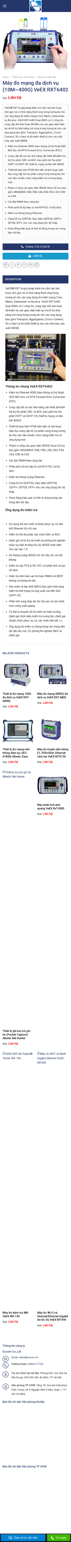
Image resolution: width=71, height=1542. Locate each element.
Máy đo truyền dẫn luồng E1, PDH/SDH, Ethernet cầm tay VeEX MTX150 (52, 753)
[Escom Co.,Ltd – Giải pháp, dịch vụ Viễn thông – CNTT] (35, 6)
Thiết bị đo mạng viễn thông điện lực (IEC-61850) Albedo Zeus (16, 753)
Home (6, 77)
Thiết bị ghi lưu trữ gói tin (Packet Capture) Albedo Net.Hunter (16, 1034)
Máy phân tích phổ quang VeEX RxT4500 (50, 806)
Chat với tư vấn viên (25, 1537)
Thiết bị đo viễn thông (23, 77)
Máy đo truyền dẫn (47, 77)
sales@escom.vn (28, 1357)
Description (13, 279)
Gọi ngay (61, 1537)
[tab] (35, 279)
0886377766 (35, 1364)
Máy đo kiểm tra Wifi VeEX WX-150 (15, 1314)
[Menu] (5, 6)
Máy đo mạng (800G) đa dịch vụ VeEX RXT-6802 (52, 695)
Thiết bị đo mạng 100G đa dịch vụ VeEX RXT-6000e (17, 697)
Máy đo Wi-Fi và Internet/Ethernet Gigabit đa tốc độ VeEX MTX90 (52, 1316)
